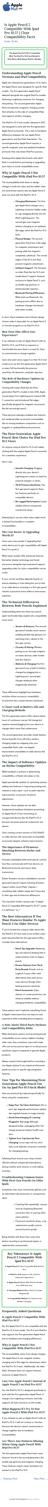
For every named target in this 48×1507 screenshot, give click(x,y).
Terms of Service (33, 1499)
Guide (7, 42)
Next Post (41, 1479)
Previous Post (8, 1479)
